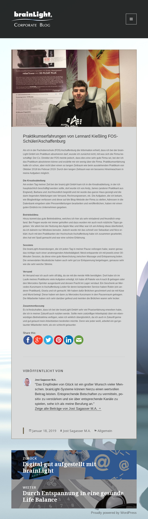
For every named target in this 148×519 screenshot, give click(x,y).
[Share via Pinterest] (58, 339)
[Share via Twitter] (48, 339)
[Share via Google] (38, 339)
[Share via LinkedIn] (68, 339)
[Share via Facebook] (28, 339)
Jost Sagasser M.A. (77, 430)
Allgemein (105, 430)
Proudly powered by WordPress (114, 513)
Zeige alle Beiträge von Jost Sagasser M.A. (66, 408)
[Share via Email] (78, 339)
